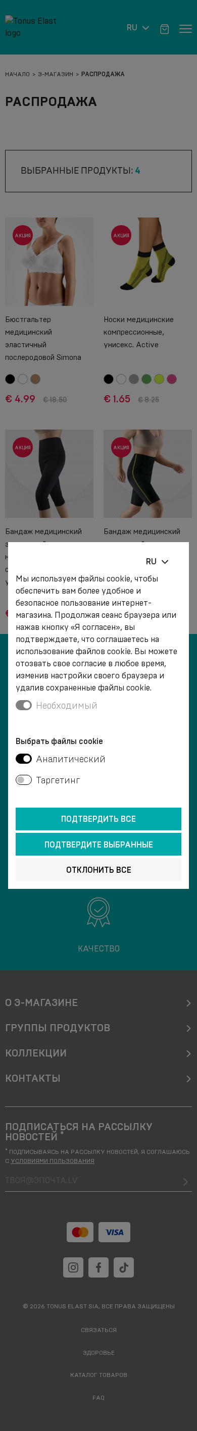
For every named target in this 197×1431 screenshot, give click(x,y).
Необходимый (66, 705)
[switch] (24, 759)
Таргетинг (58, 780)
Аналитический (71, 759)
